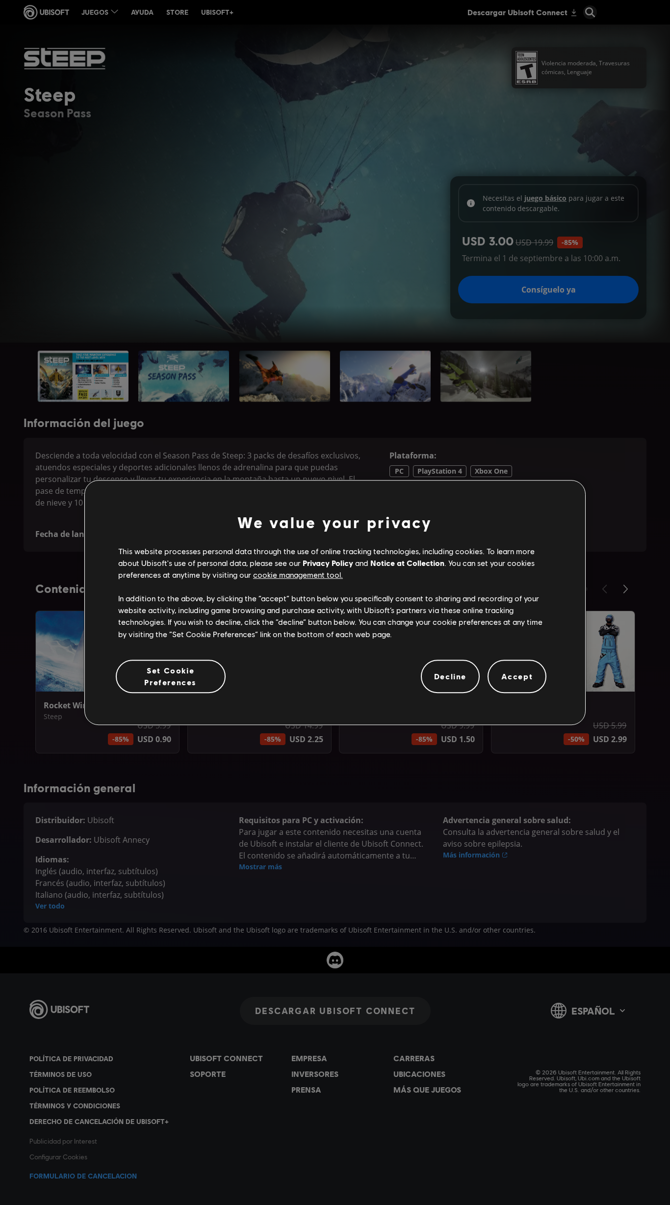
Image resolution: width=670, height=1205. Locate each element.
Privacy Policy (328, 562)
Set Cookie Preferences (170, 676)
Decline (450, 676)
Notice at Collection (407, 562)
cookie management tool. (298, 574)
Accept (517, 676)
